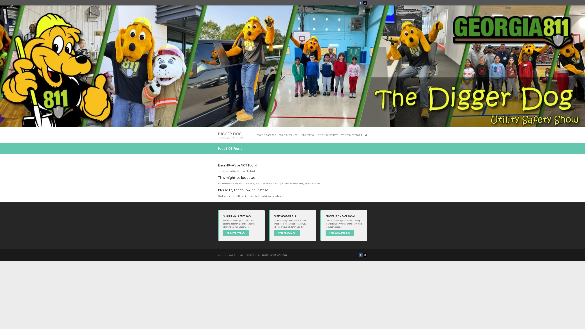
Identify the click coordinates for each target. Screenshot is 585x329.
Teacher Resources (328, 135)
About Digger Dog (266, 135)
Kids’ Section (308, 135)
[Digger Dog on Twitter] (365, 3)
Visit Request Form (351, 135)
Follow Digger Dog (339, 233)
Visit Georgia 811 (287, 233)
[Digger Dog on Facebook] (361, 3)
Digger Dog (230, 134)
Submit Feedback (236, 233)
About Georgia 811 (288, 135)
